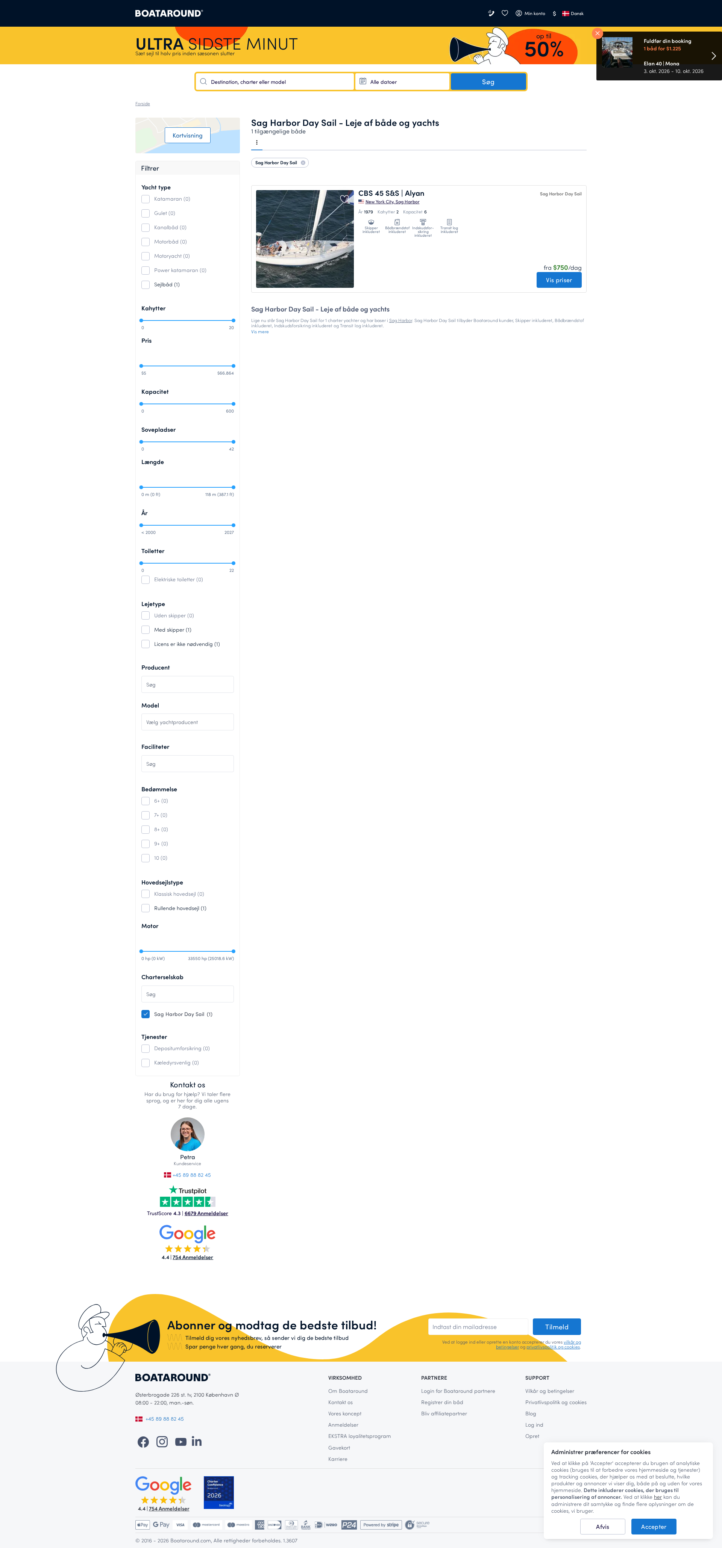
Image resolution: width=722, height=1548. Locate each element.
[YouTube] (181, 1441)
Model (150, 705)
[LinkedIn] (197, 1441)
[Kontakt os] (491, 13)
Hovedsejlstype (162, 882)
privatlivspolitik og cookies (553, 1347)
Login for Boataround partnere (458, 1390)
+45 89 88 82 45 (191, 1174)
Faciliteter (155, 746)
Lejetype (153, 603)
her (658, 1497)
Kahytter (153, 308)
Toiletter (152, 550)
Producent (155, 667)
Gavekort (339, 1447)
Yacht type (156, 187)
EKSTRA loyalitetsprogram (359, 1435)
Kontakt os (340, 1402)
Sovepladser (158, 429)
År (144, 512)
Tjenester (154, 1036)
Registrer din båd (442, 1402)
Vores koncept (344, 1413)
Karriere (337, 1458)
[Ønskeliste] (504, 13)
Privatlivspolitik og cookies (556, 1402)
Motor (149, 925)
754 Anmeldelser (193, 1257)
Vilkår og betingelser (549, 1390)
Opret (532, 1435)
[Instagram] (162, 1441)
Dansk (577, 13)
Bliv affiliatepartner (444, 1413)
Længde (152, 461)
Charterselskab (162, 976)
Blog (530, 1413)
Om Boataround (348, 1390)
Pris (146, 340)
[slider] (141, 320)
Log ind (534, 1424)
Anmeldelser (343, 1424)
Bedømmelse (159, 789)
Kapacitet (155, 391)
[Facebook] (143, 1441)
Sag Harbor (400, 320)
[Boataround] (169, 13)
